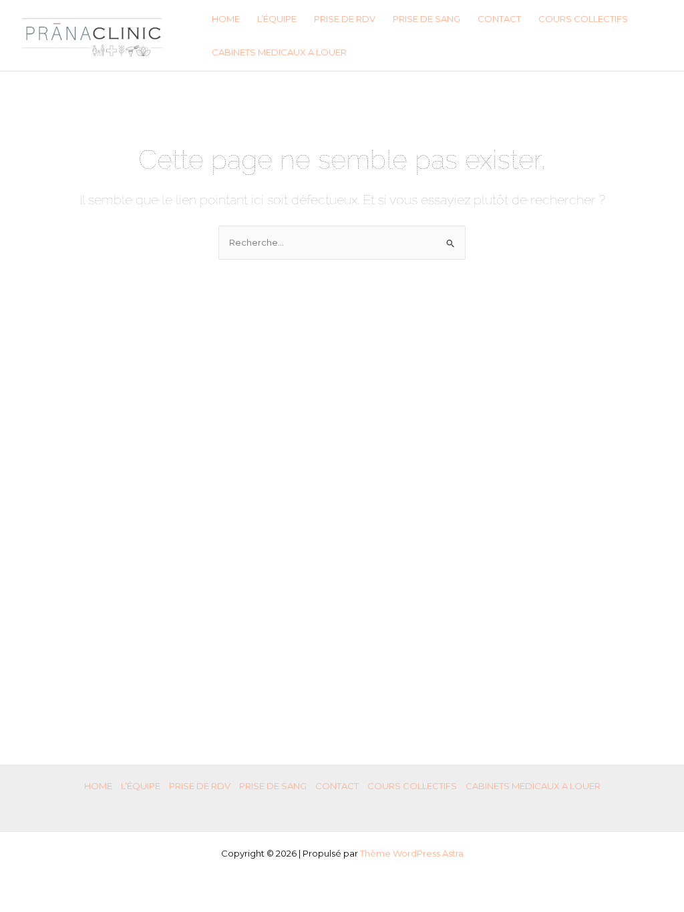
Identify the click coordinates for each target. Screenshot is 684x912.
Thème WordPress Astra (412, 853)
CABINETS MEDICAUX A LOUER (279, 52)
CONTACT (499, 18)
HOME (226, 18)
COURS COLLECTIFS (583, 18)
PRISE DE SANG (426, 18)
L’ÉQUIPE (277, 18)
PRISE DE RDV (344, 18)
